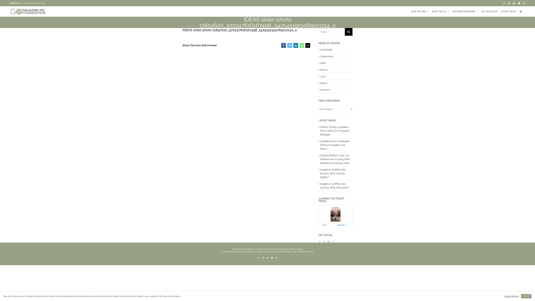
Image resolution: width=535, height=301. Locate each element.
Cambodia (326, 49)
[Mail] (333, 242)
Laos (323, 76)
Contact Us (15, 3)
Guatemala (326, 56)
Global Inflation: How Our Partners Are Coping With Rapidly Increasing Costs (335, 159)
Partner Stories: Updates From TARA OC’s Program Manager (335, 131)
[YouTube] (328, 242)
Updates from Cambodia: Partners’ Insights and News (335, 145)
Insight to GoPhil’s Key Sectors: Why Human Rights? (333, 173)
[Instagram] (324, 242)
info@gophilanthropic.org (33, 3)
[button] (521, 11)
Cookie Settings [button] (511, 296)
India (323, 63)
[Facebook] (319, 242)
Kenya (324, 69)
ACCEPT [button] (526, 296)
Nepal (323, 83)
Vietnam (325, 89)
